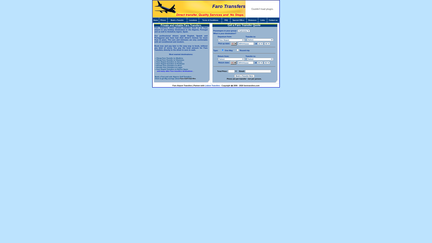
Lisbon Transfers (212, 86)
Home (155, 20)
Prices (163, 20)
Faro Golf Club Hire (188, 78)
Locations (193, 20)
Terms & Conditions (210, 20)
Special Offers (238, 20)
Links (262, 20)
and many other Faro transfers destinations (174, 71)
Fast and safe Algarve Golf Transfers (176, 77)
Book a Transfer (177, 20)
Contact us (273, 20)
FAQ (226, 20)
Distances (252, 20)
